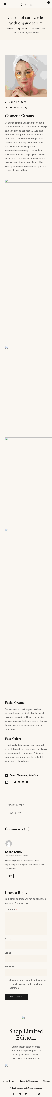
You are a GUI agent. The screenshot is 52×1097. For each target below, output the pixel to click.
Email (8, 952)
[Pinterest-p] (32, 1094)
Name (9, 939)
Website (9, 966)
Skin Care (33, 775)
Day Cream (21, 28)
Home (10, 28)
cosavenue (16, 107)
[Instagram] (20, 1094)
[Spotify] (39, 1094)
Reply (9, 876)
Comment (11, 909)
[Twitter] (26, 1094)
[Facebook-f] (13, 1094)
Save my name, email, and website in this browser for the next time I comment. (27, 984)
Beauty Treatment (18, 775)
